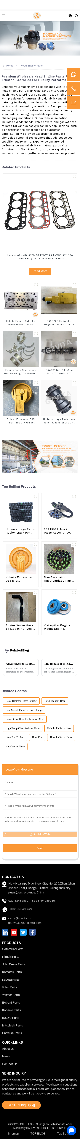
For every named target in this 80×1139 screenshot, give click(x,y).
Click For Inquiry (19, 1105)
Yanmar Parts (11, 994)
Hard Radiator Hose (54, 701)
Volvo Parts (9, 987)
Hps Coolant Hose (15, 746)
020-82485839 (18, 900)
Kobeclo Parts (11, 1010)
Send (40, 848)
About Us (8, 1048)
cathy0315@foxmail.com (24, 922)
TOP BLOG (37, 1133)
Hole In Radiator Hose (59, 728)
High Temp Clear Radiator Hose (22, 728)
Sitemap (13, 1133)
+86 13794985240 (42, 900)
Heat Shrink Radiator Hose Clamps (24, 710)
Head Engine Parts (31, 65)
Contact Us (9, 1064)
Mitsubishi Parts (12, 1025)
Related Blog (19, 650)
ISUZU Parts (10, 1017)
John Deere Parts (13, 964)
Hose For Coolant (15, 737)
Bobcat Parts (11, 1002)
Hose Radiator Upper (61, 737)
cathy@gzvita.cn (19, 918)
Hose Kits (37, 737)
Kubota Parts (11, 979)
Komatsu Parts (12, 972)
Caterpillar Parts (12, 949)
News (6, 1056)
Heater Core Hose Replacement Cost (25, 719)
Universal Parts (12, 1033)
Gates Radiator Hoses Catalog (21, 701)
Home (9, 65)
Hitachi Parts (10, 956)
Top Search (64, 1133)
